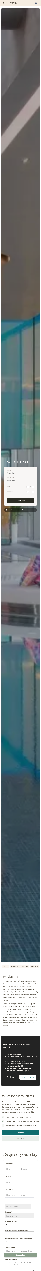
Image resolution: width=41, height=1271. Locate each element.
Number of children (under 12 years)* (17, 1230)
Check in (10, 470)
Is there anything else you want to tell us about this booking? (17, 1258)
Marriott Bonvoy (10, 1247)
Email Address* (10, 1189)
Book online (20, 1255)
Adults (9, 486)
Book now (11, 1077)
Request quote (28, 1077)
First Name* (9, 1163)
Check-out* (8, 1212)
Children (10, 491)
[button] (36, 3)
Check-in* (8, 1202)
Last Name (8, 1176)
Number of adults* (11, 1221)
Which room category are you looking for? (18, 1238)
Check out (10, 477)
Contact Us (20, 500)
